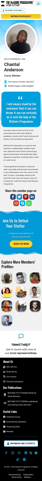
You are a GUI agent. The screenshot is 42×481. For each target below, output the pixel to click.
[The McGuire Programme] (18, 3)
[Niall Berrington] (6, 277)
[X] (30, 453)
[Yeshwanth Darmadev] (21, 277)
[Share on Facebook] (13, 197)
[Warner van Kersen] (6, 305)
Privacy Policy (28, 474)
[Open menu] (38, 4)
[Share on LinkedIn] (32, 197)
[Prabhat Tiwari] (35, 291)
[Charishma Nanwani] (6, 291)
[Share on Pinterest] (26, 197)
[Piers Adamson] (6, 320)
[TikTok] (18, 459)
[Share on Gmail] (16, 203)
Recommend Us (15, 474)
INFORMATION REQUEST (21, 16)
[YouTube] (19, 453)
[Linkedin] (26, 453)
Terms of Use (17, 477)
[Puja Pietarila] (21, 291)
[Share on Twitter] (19, 197)
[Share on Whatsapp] (29, 203)
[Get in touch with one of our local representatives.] (21, 349)
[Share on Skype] (22, 203)
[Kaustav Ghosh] (35, 277)
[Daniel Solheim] (35, 305)
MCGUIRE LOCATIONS (13, 10)
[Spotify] (24, 459)
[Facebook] (6, 453)
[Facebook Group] (36, 453)
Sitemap (27, 477)
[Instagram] (13, 453)
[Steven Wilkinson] (21, 305)
